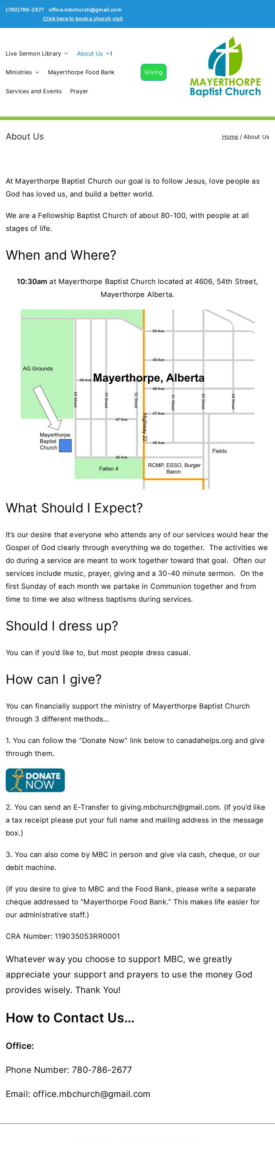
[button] (64, 53)
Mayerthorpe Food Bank (81, 72)
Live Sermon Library (33, 53)
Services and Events (34, 91)
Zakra (157, 1137)
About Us (90, 53)
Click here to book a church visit (83, 18)
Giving (154, 72)
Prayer (79, 91)
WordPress (189, 1137)
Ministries (19, 72)
